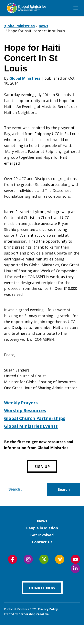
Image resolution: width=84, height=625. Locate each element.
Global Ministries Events (31, 426)
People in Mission (42, 527)
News (42, 520)
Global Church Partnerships (34, 418)
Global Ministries (24, 78)
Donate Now (42, 587)
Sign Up (42, 466)
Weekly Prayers (21, 403)
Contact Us (42, 541)
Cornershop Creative (34, 614)
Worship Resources (25, 410)
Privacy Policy (48, 609)
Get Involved (42, 534)
